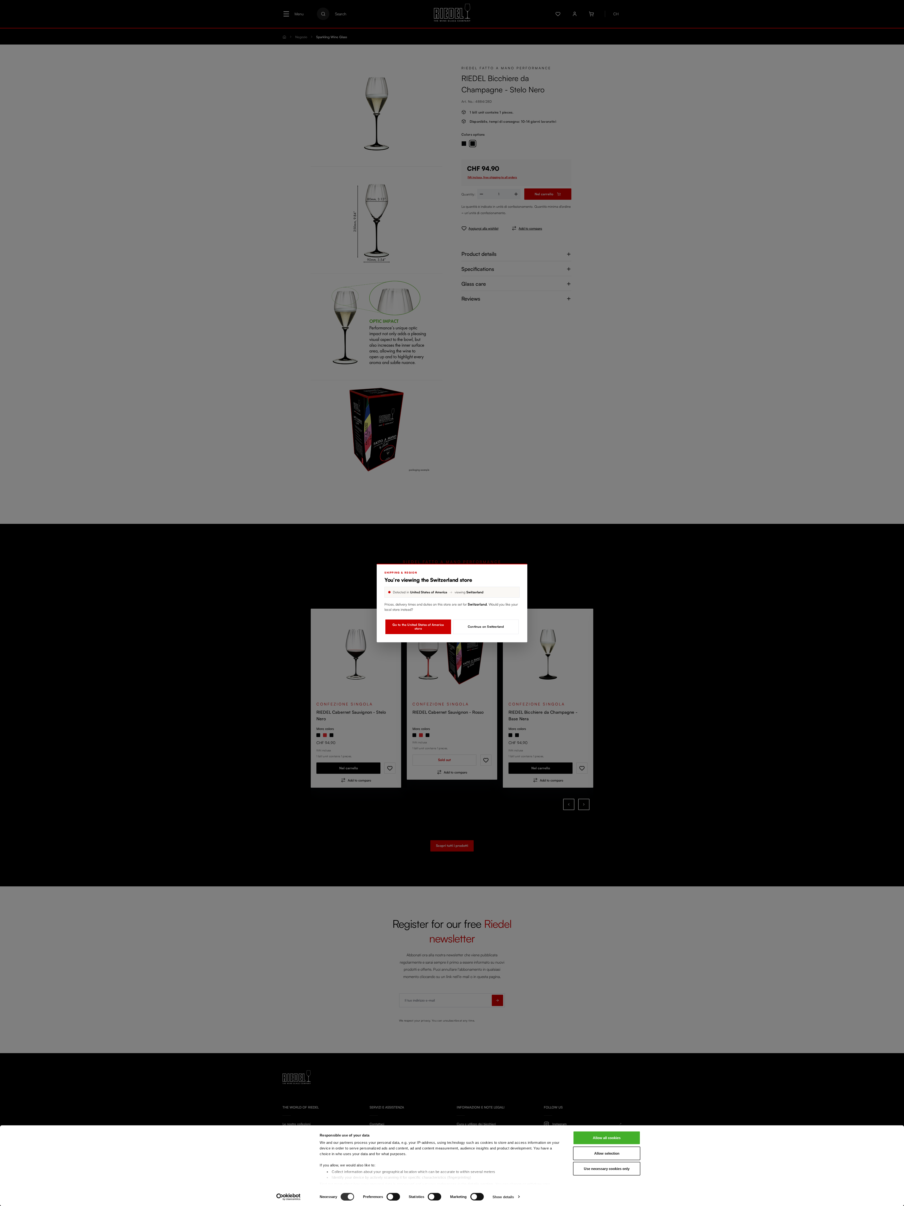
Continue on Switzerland (486, 626)
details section (480, 1184)
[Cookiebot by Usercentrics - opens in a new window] (288, 1196)
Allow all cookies (607, 1138)
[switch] (393, 1196)
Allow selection (606, 1153)
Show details (503, 1197)
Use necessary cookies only (607, 1169)
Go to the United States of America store (418, 626)
